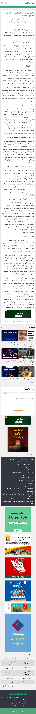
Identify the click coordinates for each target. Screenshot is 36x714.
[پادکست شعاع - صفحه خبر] (18, 519)
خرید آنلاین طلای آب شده (9, 673)
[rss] (22, 712)
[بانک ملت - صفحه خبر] (18, 607)
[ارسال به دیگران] (18, 26)
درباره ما (14, 705)
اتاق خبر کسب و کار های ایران (9, 663)
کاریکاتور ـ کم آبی (29, 486)
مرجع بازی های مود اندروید (9, 686)
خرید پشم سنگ (26, 682)
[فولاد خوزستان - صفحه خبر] (18, 567)
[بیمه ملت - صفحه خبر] (18, 633)
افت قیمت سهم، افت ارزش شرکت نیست (23, 467)
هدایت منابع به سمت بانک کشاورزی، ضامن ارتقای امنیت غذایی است (18, 502)
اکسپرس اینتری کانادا (9, 678)
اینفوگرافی (30, 483)
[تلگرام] (15, 26)
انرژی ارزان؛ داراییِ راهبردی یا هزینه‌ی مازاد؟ (22, 472)
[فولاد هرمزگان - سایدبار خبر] (18, 439)
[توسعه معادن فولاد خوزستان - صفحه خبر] (18, 544)
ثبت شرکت (27, 668)
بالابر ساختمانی (27, 678)
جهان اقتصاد (11, 698)
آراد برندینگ (26, 663)
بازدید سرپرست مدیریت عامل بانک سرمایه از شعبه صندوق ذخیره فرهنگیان (18, 495)
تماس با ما (21, 705)
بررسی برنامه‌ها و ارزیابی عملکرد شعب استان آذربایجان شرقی (19, 499)
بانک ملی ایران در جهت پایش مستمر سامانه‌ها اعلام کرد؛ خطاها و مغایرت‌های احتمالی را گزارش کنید (18, 461)
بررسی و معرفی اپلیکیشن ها (9, 658)
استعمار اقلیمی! (29, 491)
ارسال (18, 412)
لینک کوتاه (31, 321)
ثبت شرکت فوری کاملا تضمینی (27, 673)
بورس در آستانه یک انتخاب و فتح (25, 478)
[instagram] (19, 712)
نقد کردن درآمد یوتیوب (9, 682)
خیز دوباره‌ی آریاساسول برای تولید (25, 464)
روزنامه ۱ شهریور (32, 7)
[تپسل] (6, 310)
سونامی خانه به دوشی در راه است (25, 475)
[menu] (6, 3)
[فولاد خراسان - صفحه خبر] (18, 590)
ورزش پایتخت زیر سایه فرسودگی (25, 481)
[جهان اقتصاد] (29, 3)
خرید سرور (27, 686)
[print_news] (21, 26)
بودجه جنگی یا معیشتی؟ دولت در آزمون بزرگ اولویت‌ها (20, 489)
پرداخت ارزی (9, 668)
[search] (2, 3)
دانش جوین (26, 658)
